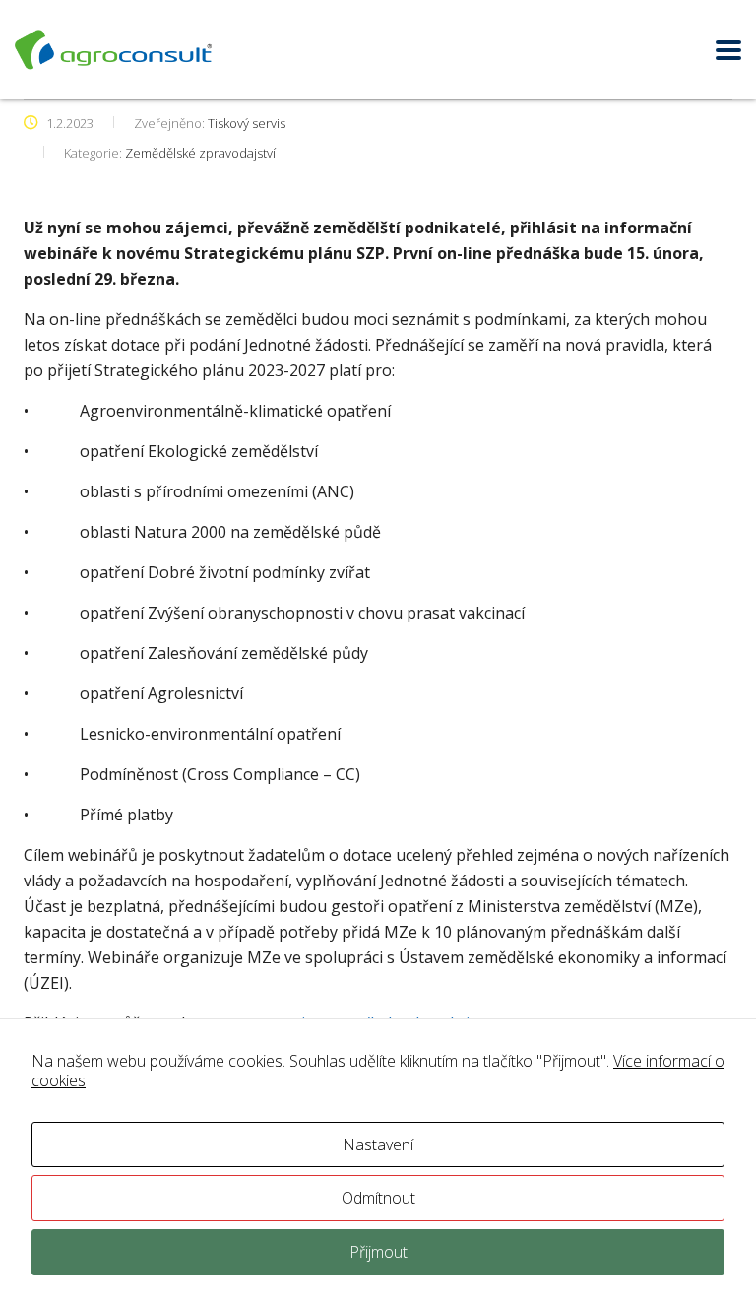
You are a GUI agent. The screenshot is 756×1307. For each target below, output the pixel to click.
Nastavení (378, 1144)
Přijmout (378, 1252)
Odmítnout (378, 1198)
